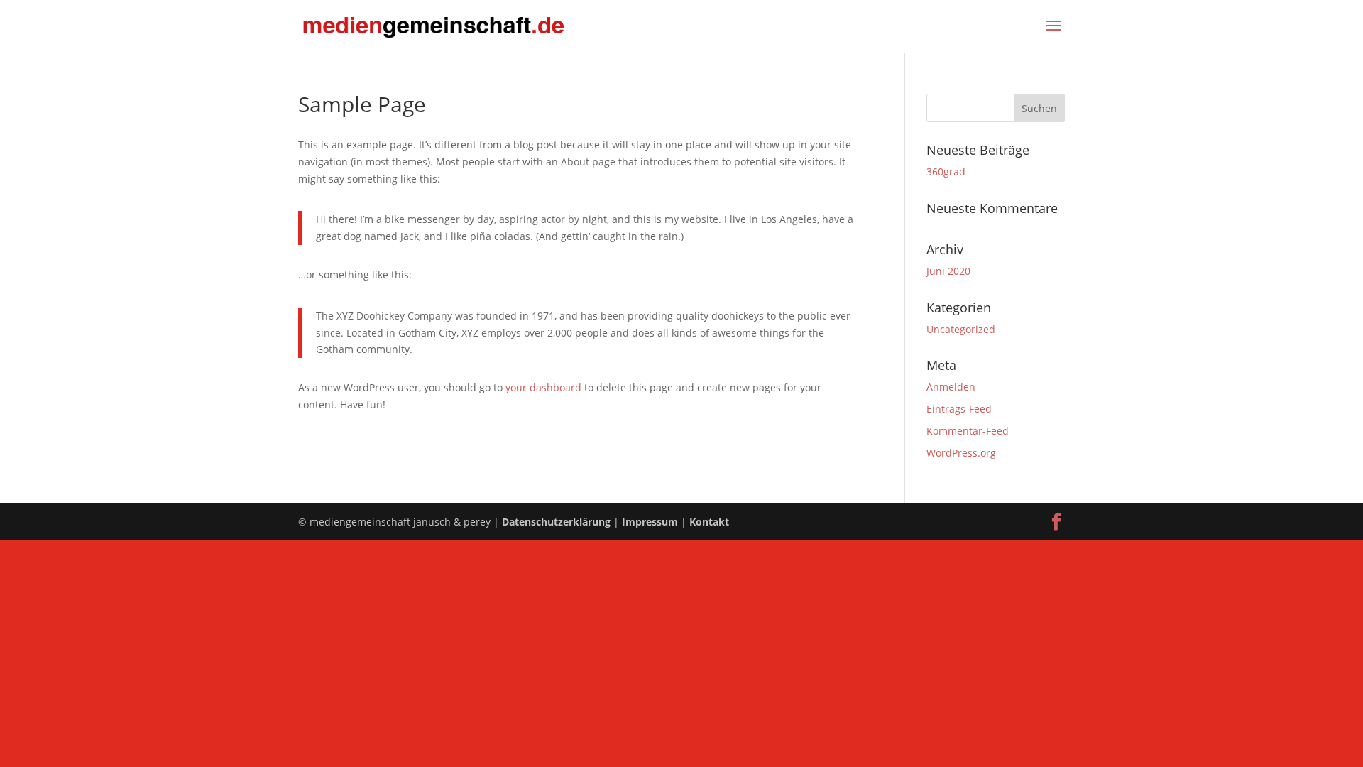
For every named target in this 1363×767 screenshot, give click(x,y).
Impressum (650, 521)
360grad (945, 171)
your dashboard (543, 387)
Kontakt (709, 521)
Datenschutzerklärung (556, 521)
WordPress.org (961, 452)
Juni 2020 (948, 271)
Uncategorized (960, 329)
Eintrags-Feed (959, 408)
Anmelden (950, 386)
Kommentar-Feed (967, 430)
